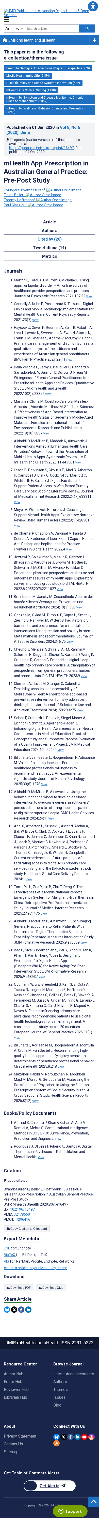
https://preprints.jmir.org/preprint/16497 (41, 148)
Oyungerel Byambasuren (24, 190)
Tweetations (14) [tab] (49, 247)
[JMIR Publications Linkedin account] (77, 1437)
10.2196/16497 (22, 1209)
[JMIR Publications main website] (47, 13)
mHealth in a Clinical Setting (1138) (31, 90)
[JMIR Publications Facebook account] (70, 1437)
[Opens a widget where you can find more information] (70, 1511)
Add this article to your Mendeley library (35, 1268)
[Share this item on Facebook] (21, 1309)
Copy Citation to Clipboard (28, 1229)
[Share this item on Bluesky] (7, 1309)
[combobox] (51, 28)
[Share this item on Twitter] (14, 1309)
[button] (92, 6)
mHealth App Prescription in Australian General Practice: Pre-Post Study (46, 171)
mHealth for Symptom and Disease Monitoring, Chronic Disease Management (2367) (45, 99)
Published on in (43, 130)
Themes (60, 1389)
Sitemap (11, 1451)
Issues (59, 1397)
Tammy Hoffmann (20, 200)
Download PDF (20, 1288)
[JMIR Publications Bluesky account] (56, 1437)
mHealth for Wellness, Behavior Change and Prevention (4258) (45, 110)
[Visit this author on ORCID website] (63, 190)
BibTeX (10, 1255)
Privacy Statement (20, 1436)
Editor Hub (13, 1381)
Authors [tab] (49, 230)
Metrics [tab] (49, 256)
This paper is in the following (34, 55)
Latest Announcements (73, 1373)
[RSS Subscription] (56, 1443)
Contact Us (13, 1444)
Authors (60, 1381)
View (89, 296)
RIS (7, 1261)
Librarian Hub (15, 1397)
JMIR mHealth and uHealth (31, 40)
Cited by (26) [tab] (50, 239)
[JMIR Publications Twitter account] (63, 1437)
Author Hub (13, 1373)
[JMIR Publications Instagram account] (91, 1437)
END (7, 1248)
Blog (57, 1405)
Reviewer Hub (16, 1389)
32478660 (22, 1214)
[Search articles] (87, 28)
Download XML (52, 1288)
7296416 (23, 1219)
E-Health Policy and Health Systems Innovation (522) (43, 83)
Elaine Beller (14, 195)
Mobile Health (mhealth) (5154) (28, 75)
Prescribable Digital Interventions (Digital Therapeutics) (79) (48, 68)
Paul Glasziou (15, 205)
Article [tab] (49, 222)
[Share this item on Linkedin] (28, 1309)
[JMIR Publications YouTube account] (84, 1437)
